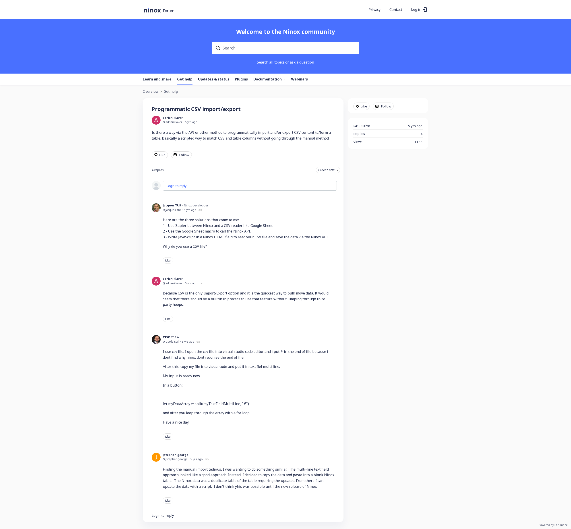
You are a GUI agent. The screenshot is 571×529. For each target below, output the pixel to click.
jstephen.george (175, 455)
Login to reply (176, 186)
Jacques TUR (172, 205)
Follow (184, 154)
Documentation (267, 79)
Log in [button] (416, 9)
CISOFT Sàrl (171, 337)
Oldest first (326, 170)
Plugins (241, 79)
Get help (184, 79)
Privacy (374, 10)
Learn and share (157, 79)
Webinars (299, 79)
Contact (395, 10)
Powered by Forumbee (553, 525)
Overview (151, 91)
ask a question (302, 62)
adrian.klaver (173, 118)
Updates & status (213, 79)
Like (162, 154)
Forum (168, 10)
